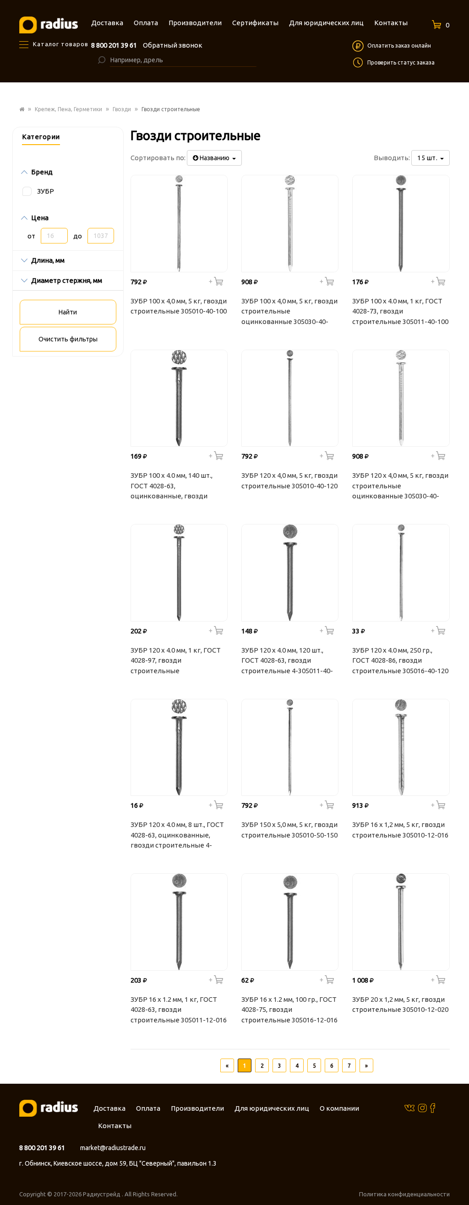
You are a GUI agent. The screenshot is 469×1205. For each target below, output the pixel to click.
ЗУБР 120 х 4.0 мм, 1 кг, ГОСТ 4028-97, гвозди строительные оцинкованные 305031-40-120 (176, 661)
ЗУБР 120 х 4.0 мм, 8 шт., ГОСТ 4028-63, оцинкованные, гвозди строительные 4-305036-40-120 (177, 836)
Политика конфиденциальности (404, 1194)
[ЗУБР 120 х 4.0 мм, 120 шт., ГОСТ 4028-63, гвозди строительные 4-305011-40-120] (290, 572)
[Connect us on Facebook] (432, 1107)
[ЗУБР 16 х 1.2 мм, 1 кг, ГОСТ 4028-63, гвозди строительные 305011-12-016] (179, 922)
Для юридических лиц (271, 1108)
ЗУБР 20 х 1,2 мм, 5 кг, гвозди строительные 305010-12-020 (400, 1004)
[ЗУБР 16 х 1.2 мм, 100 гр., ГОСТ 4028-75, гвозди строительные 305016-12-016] (290, 922)
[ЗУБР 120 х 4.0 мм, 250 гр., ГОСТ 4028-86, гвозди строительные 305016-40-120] (401, 572)
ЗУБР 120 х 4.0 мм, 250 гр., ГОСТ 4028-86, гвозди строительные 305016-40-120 (400, 660)
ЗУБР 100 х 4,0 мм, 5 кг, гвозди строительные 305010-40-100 (179, 306)
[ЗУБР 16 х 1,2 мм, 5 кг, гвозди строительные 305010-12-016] (401, 747)
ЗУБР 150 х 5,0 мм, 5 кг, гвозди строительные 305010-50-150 (289, 830)
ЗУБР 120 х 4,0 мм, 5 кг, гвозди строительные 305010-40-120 (289, 480)
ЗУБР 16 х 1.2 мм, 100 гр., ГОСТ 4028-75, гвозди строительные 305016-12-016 (289, 1009)
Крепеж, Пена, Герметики (68, 109)
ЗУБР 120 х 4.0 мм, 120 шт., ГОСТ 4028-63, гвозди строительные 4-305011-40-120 (287, 661)
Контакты (114, 1125)
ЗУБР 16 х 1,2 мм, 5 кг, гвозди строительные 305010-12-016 (400, 830)
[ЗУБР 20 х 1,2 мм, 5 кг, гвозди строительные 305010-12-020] (401, 922)
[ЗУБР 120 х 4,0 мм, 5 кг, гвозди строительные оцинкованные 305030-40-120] (401, 398)
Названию (215, 158)
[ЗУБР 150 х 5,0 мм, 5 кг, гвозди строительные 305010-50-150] (290, 747)
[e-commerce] (48, 24)
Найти (68, 312)
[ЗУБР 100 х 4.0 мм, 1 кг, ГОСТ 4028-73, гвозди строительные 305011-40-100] (401, 223)
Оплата (148, 1108)
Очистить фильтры (68, 339)
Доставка (109, 1108)
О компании (339, 1108)
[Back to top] (459, 1179)
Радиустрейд (102, 1194)
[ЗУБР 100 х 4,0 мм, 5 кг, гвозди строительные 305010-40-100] (179, 223)
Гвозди (122, 109)
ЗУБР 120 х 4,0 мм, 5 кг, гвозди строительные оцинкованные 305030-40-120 (400, 487)
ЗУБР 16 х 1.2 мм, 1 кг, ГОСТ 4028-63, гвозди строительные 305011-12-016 (179, 1009)
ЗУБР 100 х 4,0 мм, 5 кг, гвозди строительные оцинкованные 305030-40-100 (289, 312)
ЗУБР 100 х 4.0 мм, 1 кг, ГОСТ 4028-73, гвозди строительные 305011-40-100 (400, 311)
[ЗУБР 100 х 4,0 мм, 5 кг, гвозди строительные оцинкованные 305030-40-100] (290, 223)
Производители (197, 1108)
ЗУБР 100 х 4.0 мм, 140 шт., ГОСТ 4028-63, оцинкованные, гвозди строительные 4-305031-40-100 (176, 487)
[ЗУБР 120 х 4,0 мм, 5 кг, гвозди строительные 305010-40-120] (290, 398)
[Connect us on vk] (409, 1107)
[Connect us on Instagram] (422, 1107)
